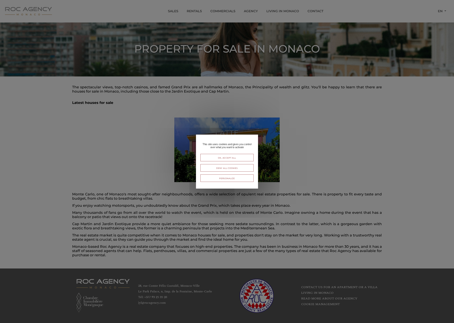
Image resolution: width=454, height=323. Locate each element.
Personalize (227, 178)
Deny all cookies (227, 167)
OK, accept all (227, 157)
